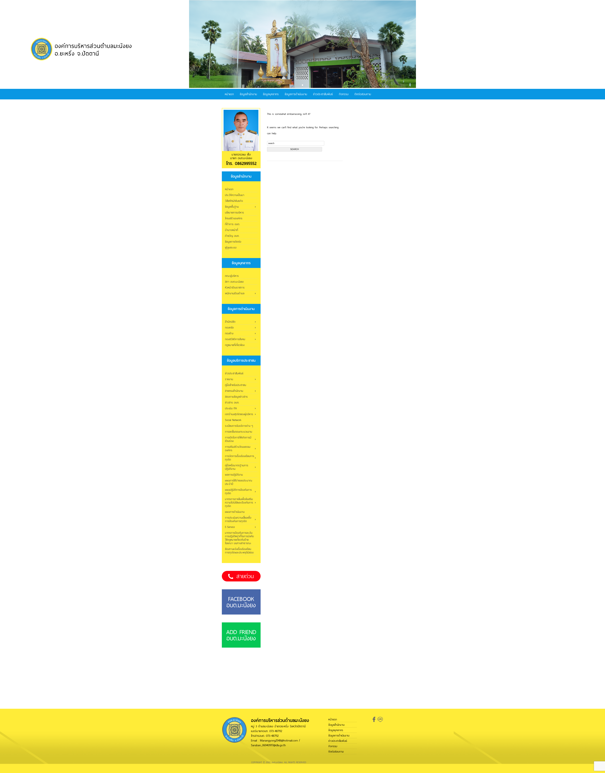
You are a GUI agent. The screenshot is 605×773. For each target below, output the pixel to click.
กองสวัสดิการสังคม (235, 339)
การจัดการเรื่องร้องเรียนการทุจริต (239, 458)
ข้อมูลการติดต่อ (233, 241)
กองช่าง (229, 333)
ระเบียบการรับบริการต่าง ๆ (239, 425)
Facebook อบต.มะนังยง (241, 602)
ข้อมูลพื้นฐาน (232, 206)
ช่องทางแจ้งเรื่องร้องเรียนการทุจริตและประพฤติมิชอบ (239, 551)
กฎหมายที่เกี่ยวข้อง (235, 345)
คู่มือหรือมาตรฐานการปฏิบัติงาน (236, 467)
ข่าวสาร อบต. (232, 402)
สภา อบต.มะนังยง (234, 281)
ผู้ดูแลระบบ (230, 247)
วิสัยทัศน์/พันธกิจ (234, 200)
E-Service (230, 527)
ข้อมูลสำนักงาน (248, 94)
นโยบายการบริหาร (234, 212)
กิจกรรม (344, 94)
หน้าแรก (229, 94)
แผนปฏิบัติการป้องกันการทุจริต (238, 491)
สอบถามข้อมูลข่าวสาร (236, 396)
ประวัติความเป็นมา (234, 195)
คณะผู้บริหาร (232, 275)
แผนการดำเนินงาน (235, 511)
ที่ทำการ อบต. (232, 224)
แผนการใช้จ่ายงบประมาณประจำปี (238, 482)
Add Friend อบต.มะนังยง (241, 635)
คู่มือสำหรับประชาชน (235, 385)
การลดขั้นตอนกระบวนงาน (238, 431)
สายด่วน (245, 576)
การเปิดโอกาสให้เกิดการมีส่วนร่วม (238, 439)
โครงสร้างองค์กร (233, 218)
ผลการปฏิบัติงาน (234, 474)
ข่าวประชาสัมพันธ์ (323, 94)
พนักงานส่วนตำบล (234, 293)
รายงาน (229, 379)
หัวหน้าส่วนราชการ (235, 287)
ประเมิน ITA (231, 408)
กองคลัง (229, 327)
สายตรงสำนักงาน (234, 390)
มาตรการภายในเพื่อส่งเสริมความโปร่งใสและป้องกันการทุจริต (239, 502)
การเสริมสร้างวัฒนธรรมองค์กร (237, 448)
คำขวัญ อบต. (232, 235)
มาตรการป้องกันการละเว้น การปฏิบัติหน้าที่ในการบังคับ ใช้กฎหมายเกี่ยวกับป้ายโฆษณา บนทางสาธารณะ (239, 537)
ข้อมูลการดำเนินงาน (296, 94)
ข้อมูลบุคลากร (271, 94)
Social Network (233, 420)
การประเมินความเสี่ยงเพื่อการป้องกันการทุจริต (238, 519)
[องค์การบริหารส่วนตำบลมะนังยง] (81, 60)
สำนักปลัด (230, 321)
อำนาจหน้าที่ (231, 230)
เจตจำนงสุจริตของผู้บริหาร (239, 414)
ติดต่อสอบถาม (362, 94)
